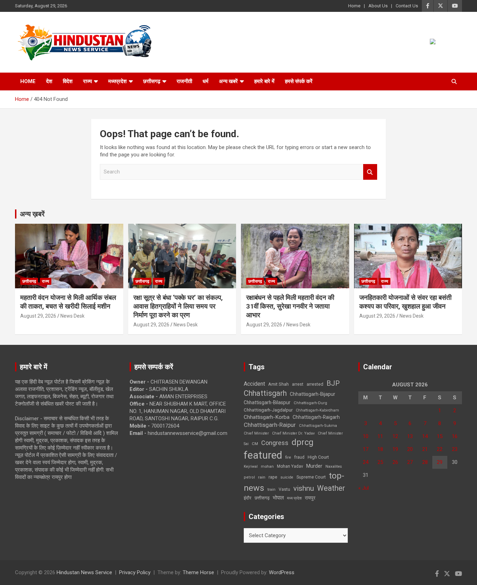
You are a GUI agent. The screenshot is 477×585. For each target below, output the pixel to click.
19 (395, 449)
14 (425, 436)
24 (365, 462)
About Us (378, 5)
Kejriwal (251, 466)
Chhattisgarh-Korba (266, 417)
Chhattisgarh (265, 393)
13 (410, 436)
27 (410, 462)
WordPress (281, 572)
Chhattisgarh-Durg (310, 402)
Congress (274, 442)
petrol (249, 477)
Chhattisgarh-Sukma (318, 425)
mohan (267, 466)
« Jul (363, 488)
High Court (318, 457)
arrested (315, 384)
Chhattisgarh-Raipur (270, 424)
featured (263, 455)
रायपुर (310, 498)
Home (354, 5)
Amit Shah (278, 384)
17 (365, 449)
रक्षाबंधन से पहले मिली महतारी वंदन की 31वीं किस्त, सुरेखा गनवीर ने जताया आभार (290, 306)
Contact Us (407, 5)
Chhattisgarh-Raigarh (316, 417)
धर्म (205, 81)
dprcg (303, 442)
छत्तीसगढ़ (262, 498)
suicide (286, 477)
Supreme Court (311, 477)
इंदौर (247, 498)
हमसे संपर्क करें (299, 81)
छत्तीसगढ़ (151, 81)
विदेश (68, 81)
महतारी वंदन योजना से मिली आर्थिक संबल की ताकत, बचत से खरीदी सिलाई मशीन (68, 302)
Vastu (284, 489)
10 (365, 436)
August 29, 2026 (38, 316)
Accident (254, 383)
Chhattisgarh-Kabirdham (317, 410)
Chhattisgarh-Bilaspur (267, 402)
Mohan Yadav (290, 466)
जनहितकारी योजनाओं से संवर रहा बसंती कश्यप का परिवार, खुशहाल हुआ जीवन (405, 302)
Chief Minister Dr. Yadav (293, 433)
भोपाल (278, 498)
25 (380, 462)
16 (454, 436)
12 (395, 436)
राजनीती (184, 81)
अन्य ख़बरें (32, 214)
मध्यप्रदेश (117, 81)
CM (255, 443)
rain (261, 477)
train (271, 489)
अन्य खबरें (228, 81)
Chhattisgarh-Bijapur (312, 394)
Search (370, 172)
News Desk (72, 316)
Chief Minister (256, 433)
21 (425, 449)
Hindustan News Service (84, 572)
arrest (297, 384)
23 (454, 449)
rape (273, 477)
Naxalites (333, 466)
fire (288, 457)
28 (425, 462)
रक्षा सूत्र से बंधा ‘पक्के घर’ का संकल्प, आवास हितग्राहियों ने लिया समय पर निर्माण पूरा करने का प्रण (178, 306)
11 (380, 436)
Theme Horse (198, 572)
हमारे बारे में (264, 81)
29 (439, 462)
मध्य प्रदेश (294, 498)
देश (49, 81)
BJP (333, 383)
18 (380, 449)
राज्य (87, 81)
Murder (314, 466)
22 (439, 449)
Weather (331, 488)
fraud (299, 457)
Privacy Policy (135, 572)
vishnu (303, 488)
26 (395, 462)
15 (439, 436)
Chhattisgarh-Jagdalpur (268, 410)
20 (410, 449)
